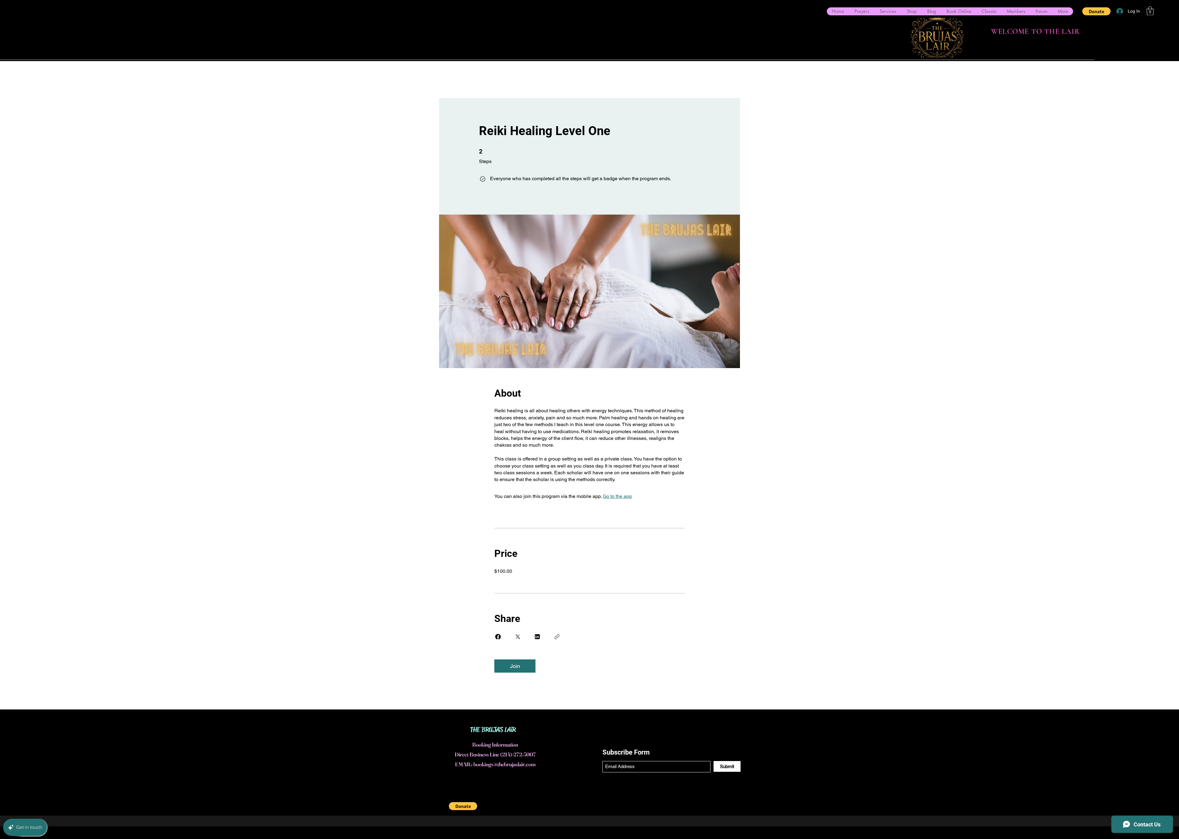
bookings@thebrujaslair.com (504, 764)
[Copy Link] (557, 636)
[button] (1096, 11)
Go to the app (617, 496)
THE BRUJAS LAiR (493, 729)
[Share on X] (517, 636)
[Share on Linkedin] (537, 636)
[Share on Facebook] (498, 636)
